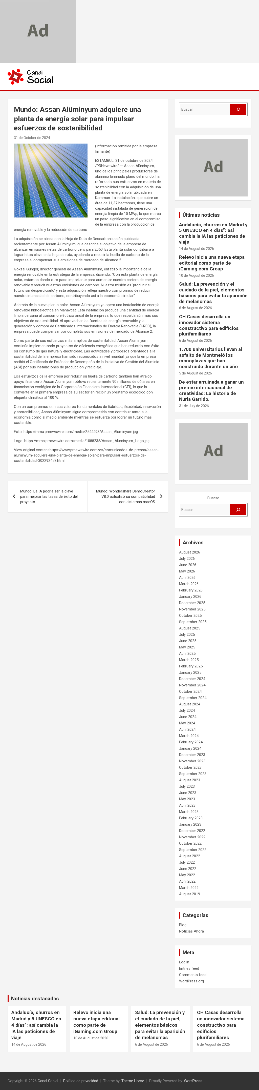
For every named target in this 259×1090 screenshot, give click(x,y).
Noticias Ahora (191, 931)
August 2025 (189, 628)
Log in (184, 962)
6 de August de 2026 (195, 308)
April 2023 (187, 805)
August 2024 (189, 704)
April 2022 (187, 881)
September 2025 (192, 622)
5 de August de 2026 (195, 373)
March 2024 (189, 736)
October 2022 (190, 843)
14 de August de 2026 (196, 249)
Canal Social (48, 1081)
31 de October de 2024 (32, 138)
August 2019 (189, 894)
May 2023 (187, 799)
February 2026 (191, 590)
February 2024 (191, 742)
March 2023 (189, 811)
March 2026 (189, 584)
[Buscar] (238, 109)
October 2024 (190, 691)
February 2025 (191, 666)
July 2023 (187, 786)
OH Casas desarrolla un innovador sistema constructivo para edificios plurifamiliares (209, 325)
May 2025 (187, 647)
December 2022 (192, 830)
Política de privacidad (80, 1081)
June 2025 (187, 641)
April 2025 (187, 653)
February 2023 (191, 818)
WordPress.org (191, 981)
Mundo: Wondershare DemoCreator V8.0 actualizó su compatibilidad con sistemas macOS (125, 496)
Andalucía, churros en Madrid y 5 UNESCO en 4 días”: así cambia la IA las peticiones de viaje (213, 233)
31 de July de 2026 (194, 406)
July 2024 (187, 710)
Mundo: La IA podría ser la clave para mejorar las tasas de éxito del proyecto (49, 496)
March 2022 (189, 887)
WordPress (193, 1081)
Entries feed (189, 968)
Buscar (213, 498)
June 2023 (187, 792)
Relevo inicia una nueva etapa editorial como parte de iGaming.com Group (212, 263)
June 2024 (187, 717)
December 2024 (192, 679)
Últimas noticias (201, 215)
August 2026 (189, 552)
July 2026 (187, 558)
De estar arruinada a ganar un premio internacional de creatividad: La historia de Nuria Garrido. (211, 390)
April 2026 (187, 577)
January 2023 (190, 824)
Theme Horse (132, 1081)
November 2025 (192, 609)
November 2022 (192, 837)
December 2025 (192, 603)
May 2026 (187, 571)
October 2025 (190, 615)
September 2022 (192, 849)
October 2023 (190, 767)
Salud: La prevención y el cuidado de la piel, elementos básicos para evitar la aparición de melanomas (213, 292)
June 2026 (187, 565)
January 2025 (190, 672)
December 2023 (192, 754)
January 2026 (190, 596)
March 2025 (189, 660)
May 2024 (187, 723)
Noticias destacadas (35, 999)
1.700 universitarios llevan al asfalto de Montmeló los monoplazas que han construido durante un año (210, 357)
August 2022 (189, 856)
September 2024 (192, 698)
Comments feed (192, 975)
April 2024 (187, 729)
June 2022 (187, 868)
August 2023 (189, 780)
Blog (182, 925)
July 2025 (187, 634)
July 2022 (187, 862)
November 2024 (192, 685)
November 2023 (192, 761)
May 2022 (187, 875)
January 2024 (190, 748)
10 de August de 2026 (196, 275)
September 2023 (192, 773)
